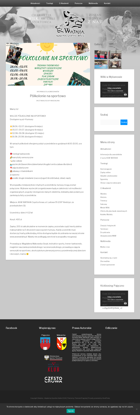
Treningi (49, 3)
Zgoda (70, 411)
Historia (103, 197)
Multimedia (93, 3)
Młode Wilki (105, 208)
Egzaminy (104, 179)
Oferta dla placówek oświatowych (113, 211)
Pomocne (78, 3)
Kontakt (107, 3)
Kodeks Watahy (106, 214)
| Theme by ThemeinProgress (77, 398)
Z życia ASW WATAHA (109, 158)
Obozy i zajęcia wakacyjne (110, 183)
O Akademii (63, 3)
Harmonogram (106, 169)
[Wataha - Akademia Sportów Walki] (70, 24)
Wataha (103, 194)
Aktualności (35, 3)
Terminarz (104, 229)
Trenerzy (103, 201)
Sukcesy (103, 204)
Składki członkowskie (108, 176)
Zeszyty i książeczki (108, 226)
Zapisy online (105, 172)
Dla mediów (105, 261)
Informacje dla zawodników (48, 91)
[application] (114, 89)
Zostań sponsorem (107, 265)
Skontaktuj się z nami (108, 258)
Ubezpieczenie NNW (108, 236)
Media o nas (105, 247)
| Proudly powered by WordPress (99, 398)
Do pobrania (105, 232)
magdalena (54, 100)
